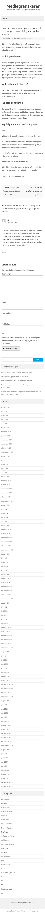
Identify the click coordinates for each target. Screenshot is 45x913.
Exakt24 (4, 815)
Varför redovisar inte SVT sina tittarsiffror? (16, 381)
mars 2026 (5, 427)
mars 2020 (5, 721)
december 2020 (6, 684)
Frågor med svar (7, 824)
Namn (4, 303)
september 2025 (7, 452)
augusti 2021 (5, 652)
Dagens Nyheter (7, 811)
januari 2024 (5, 533)
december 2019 (6, 733)
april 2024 (4, 521)
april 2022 (4, 619)
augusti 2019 (5, 750)
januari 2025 (5, 485)
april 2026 (4, 423)
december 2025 (6, 440)
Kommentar (6, 274)
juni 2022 (4, 611)
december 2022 (6, 586)
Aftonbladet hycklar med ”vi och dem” (15, 377)
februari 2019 (6, 774)
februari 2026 (6, 432)
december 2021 (6, 635)
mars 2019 (5, 770)
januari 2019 (5, 778)
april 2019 (4, 766)
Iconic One (10, 911)
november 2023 (6, 542)
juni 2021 (4, 660)
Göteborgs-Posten (8, 836)
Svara (4, 252)
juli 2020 (4, 705)
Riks (2, 860)
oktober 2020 (6, 692)
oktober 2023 (6, 546)
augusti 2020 (5, 701)
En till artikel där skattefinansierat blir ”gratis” (34, 190)
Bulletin (4, 803)
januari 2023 (5, 582)
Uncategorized (6, 889)
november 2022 (6, 591)
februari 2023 (6, 578)
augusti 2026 (5, 407)
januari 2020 (5, 729)
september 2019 (7, 745)
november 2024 (6, 493)
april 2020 (4, 717)
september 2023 (7, 550)
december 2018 (6, 782)
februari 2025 (6, 480)
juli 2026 (4, 411)
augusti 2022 (5, 603)
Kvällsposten (5, 840)
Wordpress (34, 911)
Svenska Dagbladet (8, 873)
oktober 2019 (6, 741)
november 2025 (6, 444)
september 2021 (7, 648)
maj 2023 (4, 566)
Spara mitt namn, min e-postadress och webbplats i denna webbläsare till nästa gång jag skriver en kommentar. (21, 340)
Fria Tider (4, 832)
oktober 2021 (6, 644)
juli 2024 (4, 509)
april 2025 (4, 472)
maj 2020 (4, 713)
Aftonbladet (5, 799)
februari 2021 (6, 676)
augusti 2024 (5, 505)
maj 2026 (4, 419)
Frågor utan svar (15, 176)
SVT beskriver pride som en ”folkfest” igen (16, 372)
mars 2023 (5, 574)
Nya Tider (4, 848)
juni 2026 (4, 415)
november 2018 (6, 786)
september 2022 (7, 599)
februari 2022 (6, 627)
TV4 (2, 885)
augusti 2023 (5, 554)
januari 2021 (5, 680)
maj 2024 (4, 517)
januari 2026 (5, 436)
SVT (2, 877)
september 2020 (7, 697)
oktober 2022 (6, 595)
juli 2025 (4, 460)
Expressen (5, 820)
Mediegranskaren (23, 6)
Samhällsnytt (5, 864)
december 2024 (6, 489)
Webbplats (6, 324)
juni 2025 (4, 464)
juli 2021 (4, 656)
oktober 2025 (6, 448)
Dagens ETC (5, 807)
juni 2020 (4, 709)
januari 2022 (5, 631)
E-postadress (7, 313)
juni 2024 (4, 513)
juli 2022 (4, 607)
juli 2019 (4, 754)
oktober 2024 (6, 497)
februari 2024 (6, 529)
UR (2, 893)
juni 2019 (4, 758)
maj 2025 (4, 468)
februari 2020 (6, 725)
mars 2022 (5, 623)
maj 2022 (4, 615)
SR (23, 176)
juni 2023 (4, 562)
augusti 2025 (5, 456)
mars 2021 (5, 672)
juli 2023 (4, 558)
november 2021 (6, 639)
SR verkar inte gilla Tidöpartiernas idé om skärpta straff (11, 190)
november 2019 (6, 737)
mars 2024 (5, 525)
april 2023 (4, 570)
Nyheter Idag (5, 856)
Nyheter (4, 852)
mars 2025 (5, 476)
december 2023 (6, 538)
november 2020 (6, 688)
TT (2, 881)
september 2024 (7, 501)
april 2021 (4, 668)
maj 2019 (4, 762)
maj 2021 (4, 664)
